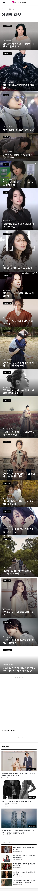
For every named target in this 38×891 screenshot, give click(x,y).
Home (4, 9)
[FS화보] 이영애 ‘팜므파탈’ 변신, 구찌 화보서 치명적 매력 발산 (19, 669)
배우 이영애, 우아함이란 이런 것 (18, 129)
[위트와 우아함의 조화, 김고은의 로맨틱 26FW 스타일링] (6, 858)
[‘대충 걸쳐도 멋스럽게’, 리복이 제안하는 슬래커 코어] (6, 866)
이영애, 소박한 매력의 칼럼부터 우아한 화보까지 (18, 572)
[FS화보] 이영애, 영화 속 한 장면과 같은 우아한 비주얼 (19, 475)
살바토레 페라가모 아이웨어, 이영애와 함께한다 (18, 45)
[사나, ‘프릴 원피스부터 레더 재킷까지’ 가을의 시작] (6, 849)
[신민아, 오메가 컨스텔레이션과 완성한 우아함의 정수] (6, 874)
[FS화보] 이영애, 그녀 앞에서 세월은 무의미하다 (18, 391)
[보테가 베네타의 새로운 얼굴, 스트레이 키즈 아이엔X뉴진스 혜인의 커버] (6, 882)
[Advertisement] (19, 704)
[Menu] (4, 3)
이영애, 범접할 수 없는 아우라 (17, 268)
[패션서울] (19, 2)
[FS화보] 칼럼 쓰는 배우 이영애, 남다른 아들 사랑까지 (18, 364)
